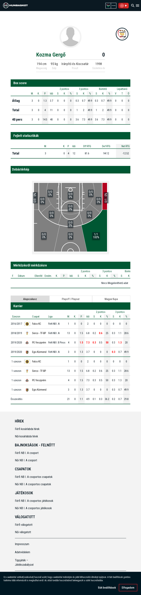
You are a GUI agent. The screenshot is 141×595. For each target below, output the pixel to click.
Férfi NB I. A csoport (27, 453)
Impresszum (22, 544)
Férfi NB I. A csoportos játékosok (34, 501)
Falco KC (36, 323)
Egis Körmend (39, 351)
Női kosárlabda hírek (26, 436)
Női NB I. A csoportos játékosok (33, 508)
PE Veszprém (39, 342)
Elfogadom (128, 587)
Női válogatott (23, 532)
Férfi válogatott (23, 524)
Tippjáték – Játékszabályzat (24, 562)
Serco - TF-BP (39, 333)
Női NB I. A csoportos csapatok (33, 484)
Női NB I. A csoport (26, 460)
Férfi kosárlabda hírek (27, 429)
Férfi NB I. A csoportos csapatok (34, 477)
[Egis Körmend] (122, 33)
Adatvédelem (22, 552)
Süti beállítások (107, 587)
